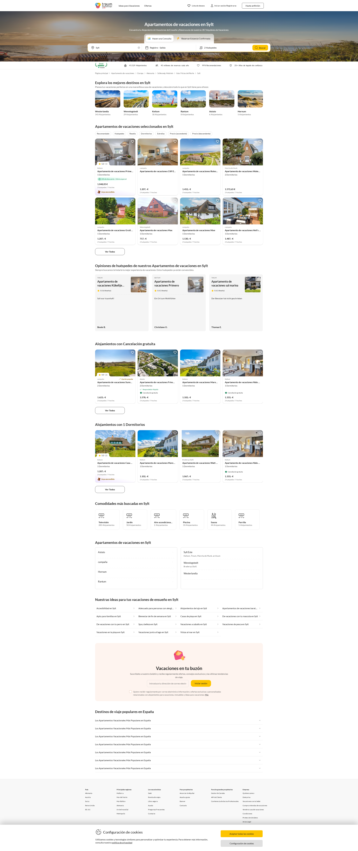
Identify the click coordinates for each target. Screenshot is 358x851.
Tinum (100, 278)
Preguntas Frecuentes (156, 809)
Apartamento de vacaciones (122, 73)
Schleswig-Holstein (165, 73)
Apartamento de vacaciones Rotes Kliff (201, 171)
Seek (150, 793)
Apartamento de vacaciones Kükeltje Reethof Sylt (109, 285)
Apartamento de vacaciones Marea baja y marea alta (208, 382)
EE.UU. (88, 809)
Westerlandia (102, 111)
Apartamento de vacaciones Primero (115, 171)
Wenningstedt (131, 111)
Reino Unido (90, 805)
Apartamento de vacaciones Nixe (198, 230)
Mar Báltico (121, 801)
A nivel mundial (122, 809)
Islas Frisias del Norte (185, 73)
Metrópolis (121, 814)
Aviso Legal (247, 822)
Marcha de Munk (204, 556)
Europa (140, 73)
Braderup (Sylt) (190, 566)
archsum (216, 556)
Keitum (155, 111)
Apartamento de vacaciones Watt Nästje (202, 463)
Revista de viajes (154, 797)
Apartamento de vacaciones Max (156, 230)
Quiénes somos (248, 793)
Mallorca (120, 793)
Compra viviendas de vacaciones (255, 805)
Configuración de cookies (242, 843)
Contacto (151, 814)
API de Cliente (216, 797)
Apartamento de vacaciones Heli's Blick (244, 230)
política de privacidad (122, 842)
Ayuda (150, 805)
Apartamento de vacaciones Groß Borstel (117, 230)
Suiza (87, 801)
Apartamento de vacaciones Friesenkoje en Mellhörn (166, 382)
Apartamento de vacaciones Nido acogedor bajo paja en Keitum (256, 382)
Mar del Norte (122, 797)
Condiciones (247, 814)
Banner (182, 801)
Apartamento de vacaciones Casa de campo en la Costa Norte (127, 463)
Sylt (199, 73)
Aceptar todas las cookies (241, 833)
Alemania (150, 73)
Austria (88, 797)
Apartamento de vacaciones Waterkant (244, 171)
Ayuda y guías (185, 797)
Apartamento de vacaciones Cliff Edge (159, 171)
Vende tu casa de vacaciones (253, 809)
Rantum (184, 111)
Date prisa (246, 797)
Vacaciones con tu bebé (251, 801)
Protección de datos (250, 818)
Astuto (212, 111)
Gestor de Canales (218, 793)
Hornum (242, 111)
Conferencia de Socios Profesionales (225, 801)
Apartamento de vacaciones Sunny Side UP (118, 382)
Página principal (101, 73)
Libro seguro (153, 801)
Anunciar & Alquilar (187, 793)
